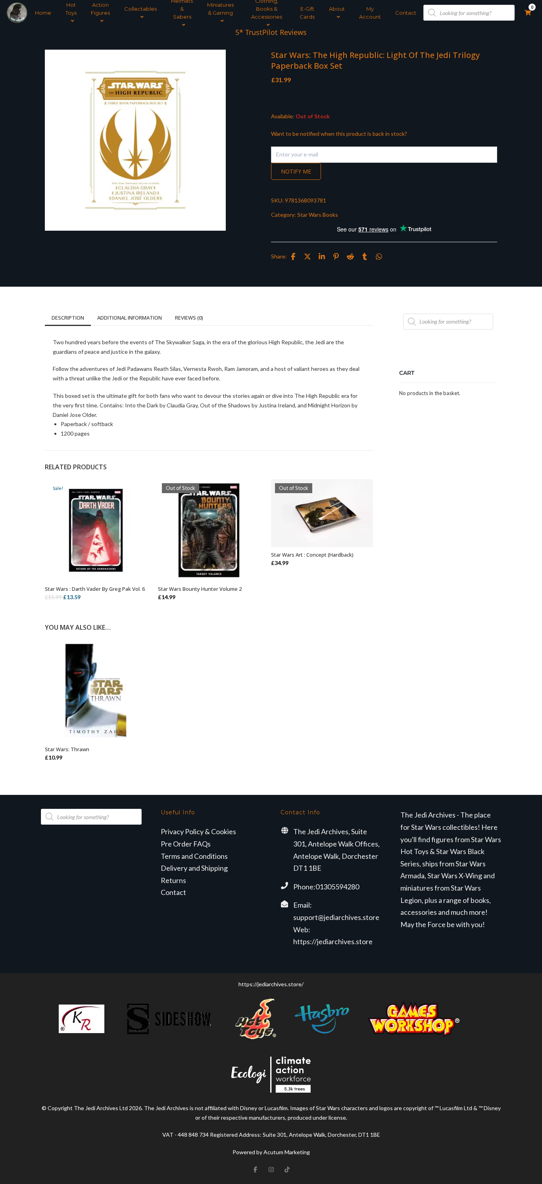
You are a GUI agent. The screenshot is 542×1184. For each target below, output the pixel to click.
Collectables (140, 9)
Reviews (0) (189, 317)
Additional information (129, 317)
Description (68, 317)
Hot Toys (71, 9)
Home (43, 13)
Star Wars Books (317, 214)
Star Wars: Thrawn (67, 749)
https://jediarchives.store (333, 941)
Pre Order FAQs (186, 843)
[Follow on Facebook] (255, 1170)
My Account (370, 13)
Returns (173, 880)
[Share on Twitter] (307, 256)
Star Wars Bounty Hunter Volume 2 (200, 588)
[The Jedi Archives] (17, 12)
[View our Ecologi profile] (271, 1075)
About (337, 9)
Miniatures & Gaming (220, 9)
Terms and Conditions (194, 856)
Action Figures (100, 9)
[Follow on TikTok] (287, 1170)
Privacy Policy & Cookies (198, 831)
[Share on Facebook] (293, 256)
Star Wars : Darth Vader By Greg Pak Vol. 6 (95, 588)
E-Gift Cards (307, 13)
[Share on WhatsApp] (379, 256)
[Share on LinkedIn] (321, 256)
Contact (405, 13)
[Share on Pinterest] (336, 256)
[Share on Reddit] (350, 256)
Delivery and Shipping (194, 868)
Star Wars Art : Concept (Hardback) (312, 554)
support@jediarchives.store (336, 917)
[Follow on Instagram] (271, 1170)
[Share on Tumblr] (364, 256)
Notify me (296, 171)
